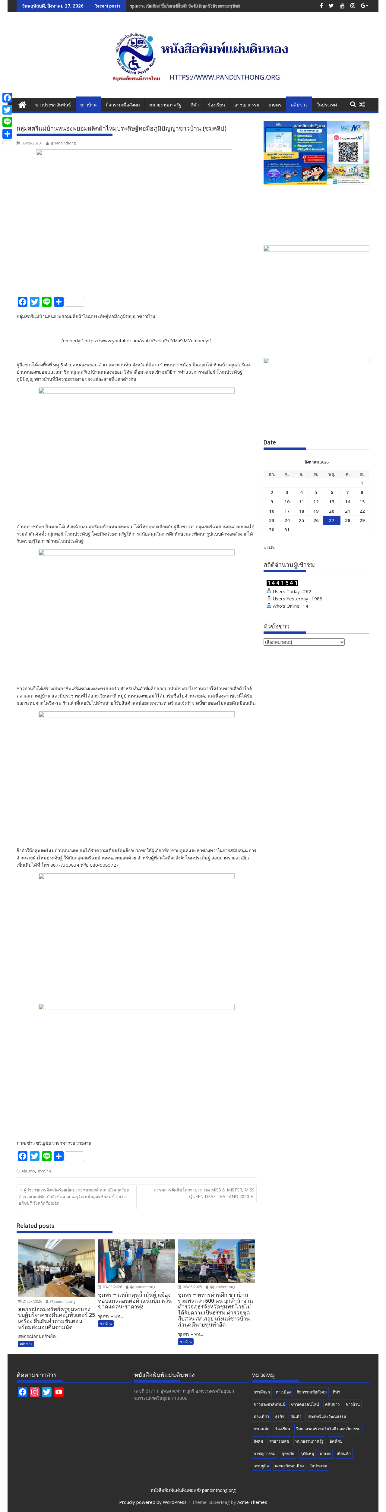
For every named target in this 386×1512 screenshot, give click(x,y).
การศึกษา (262, 1392)
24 (287, 520)
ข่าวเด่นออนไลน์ (305, 1404)
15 (362, 501)
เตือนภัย (344, 1453)
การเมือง (283, 1392)
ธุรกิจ (279, 1416)
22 (362, 511)
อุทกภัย (288, 1453)
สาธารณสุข (279, 1441)
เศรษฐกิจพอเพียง (289, 1466)
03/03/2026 (112, 1286)
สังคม (258, 1441)
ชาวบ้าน (88, 105)
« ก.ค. (269, 547)
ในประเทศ (327, 105)
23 (271, 520)
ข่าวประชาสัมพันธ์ (53, 105)
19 (316, 511)
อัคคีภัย (336, 1441)
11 (301, 501)
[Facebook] (7, 98)
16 (271, 511)
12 (316, 501)
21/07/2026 (32, 1301)
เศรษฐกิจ (261, 1466)
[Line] (7, 122)
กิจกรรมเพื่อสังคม (123, 105)
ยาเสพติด (261, 1428)
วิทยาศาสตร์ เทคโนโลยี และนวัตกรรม (328, 1428)
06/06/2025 (192, 1286)
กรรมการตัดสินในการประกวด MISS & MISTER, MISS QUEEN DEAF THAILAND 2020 (204, 1193)
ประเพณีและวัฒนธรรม (326, 1416)
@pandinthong (63, 143)
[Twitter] (7, 110)
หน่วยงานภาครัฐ (165, 105)
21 (347, 511)
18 (301, 511)
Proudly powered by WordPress (153, 1502)
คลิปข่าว (299, 105)
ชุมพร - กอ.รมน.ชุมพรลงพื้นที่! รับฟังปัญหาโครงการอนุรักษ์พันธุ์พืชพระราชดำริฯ (204, 6)
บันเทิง (295, 1416)
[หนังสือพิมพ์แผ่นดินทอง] (22, 104)
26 (316, 520)
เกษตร (275, 105)
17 (287, 511)
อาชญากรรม (246, 105)
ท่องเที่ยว (261, 1416)
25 (301, 520)
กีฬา (195, 105)
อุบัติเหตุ (307, 1453)
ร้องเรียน (216, 105)
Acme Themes (252, 1502)
